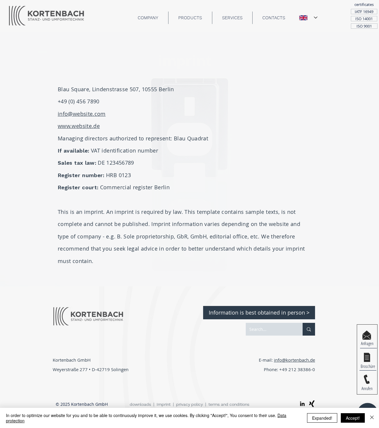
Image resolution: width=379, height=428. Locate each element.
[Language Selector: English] (308, 18)
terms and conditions (228, 404)
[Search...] (309, 329)
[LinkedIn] (302, 403)
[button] (364, 4)
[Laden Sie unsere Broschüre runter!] (367, 357)
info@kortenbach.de (294, 360)
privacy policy (189, 404)
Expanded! (322, 418)
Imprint (164, 404)
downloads (141, 404)
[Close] (371, 418)
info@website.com (82, 113)
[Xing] (312, 403)
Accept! (353, 418)
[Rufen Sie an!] (366, 379)
